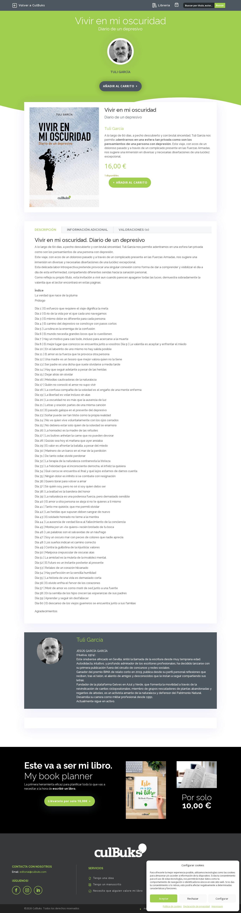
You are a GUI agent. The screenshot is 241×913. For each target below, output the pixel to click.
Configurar (222, 898)
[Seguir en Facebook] (16, 890)
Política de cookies (172, 906)
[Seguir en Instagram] (27, 890)
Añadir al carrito (118, 86)
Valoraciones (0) (134, 229)
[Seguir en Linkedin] (38, 890)
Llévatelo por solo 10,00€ (68, 801)
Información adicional (87, 229)
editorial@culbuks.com (33, 871)
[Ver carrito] (176, 5)
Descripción (45, 229)
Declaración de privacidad (196, 906)
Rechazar (192, 898)
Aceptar (163, 898)
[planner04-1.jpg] (197, 787)
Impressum (217, 906)
